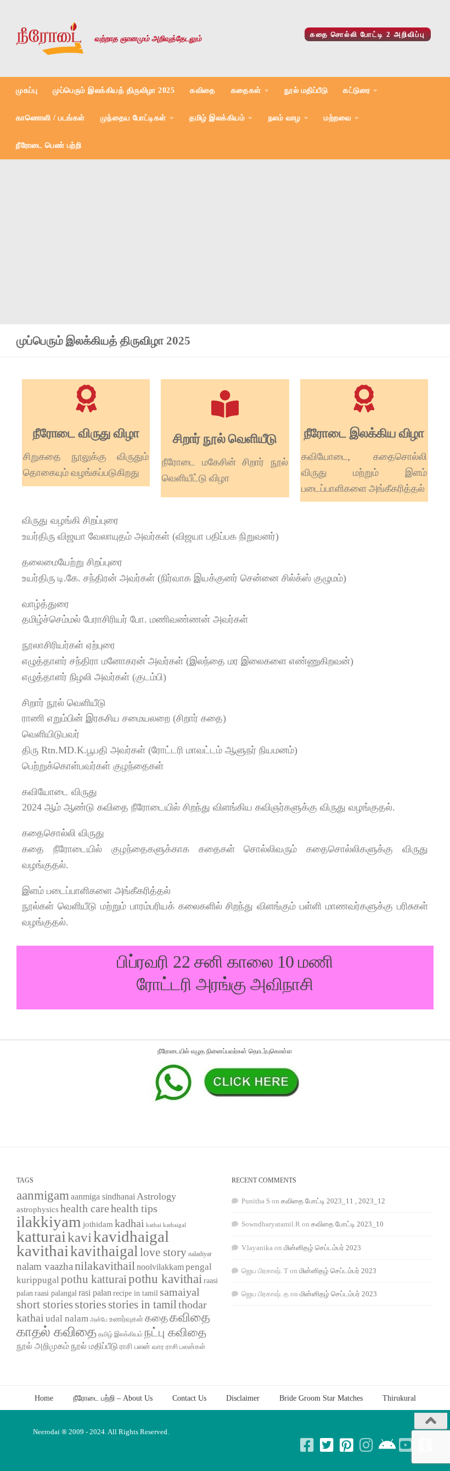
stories (90, 1304)
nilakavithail (105, 1266)
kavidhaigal (131, 1236)
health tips (134, 1208)
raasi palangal (56, 1293)
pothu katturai (94, 1279)
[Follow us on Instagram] (366, 1445)
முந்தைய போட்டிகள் (133, 118)
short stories (44, 1304)
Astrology (156, 1196)
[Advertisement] (225, 242)
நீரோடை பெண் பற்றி (48, 145)
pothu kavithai (165, 1279)
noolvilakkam (160, 1267)
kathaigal (174, 1225)
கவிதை (203, 90)
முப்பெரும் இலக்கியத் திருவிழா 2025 (114, 90)
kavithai (42, 1250)
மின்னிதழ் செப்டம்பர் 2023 (322, 1248)
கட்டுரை (356, 90)
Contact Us (189, 1398)
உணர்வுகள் (126, 1319)
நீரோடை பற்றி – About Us (113, 1398)
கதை (156, 1318)
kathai (153, 1225)
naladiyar (200, 1254)
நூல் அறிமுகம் (42, 1346)
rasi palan (94, 1292)
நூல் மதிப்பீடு (306, 90)
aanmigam (42, 1195)
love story (163, 1252)
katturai (41, 1236)
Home (44, 1398)
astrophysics (37, 1209)
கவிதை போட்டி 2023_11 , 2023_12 (333, 1201)
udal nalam (67, 1318)
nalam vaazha (44, 1266)
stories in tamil (142, 1304)
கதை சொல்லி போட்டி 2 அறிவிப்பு (367, 34)
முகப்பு (26, 90)
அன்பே (99, 1320)
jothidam (98, 1224)
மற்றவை (337, 118)
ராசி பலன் (135, 1346)
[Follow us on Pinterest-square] (347, 1445)
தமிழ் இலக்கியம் (217, 118)
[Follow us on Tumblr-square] (426, 1445)
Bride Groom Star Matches (321, 1398)
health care (84, 1208)
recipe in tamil (135, 1293)
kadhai (129, 1223)
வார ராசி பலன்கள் (178, 1346)
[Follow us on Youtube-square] (406, 1445)
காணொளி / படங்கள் (50, 118)
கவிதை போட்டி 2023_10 (347, 1224)
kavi (80, 1237)
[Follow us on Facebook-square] (307, 1445)
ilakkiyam (48, 1221)
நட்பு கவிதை (175, 1332)
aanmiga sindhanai (103, 1196)
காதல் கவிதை (56, 1331)
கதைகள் (246, 90)
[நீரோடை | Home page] (49, 38)
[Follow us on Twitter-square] (327, 1445)
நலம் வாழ (284, 118)
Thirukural (399, 1398)
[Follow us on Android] (386, 1445)
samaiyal (180, 1292)
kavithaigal (104, 1251)
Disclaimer (243, 1398)
